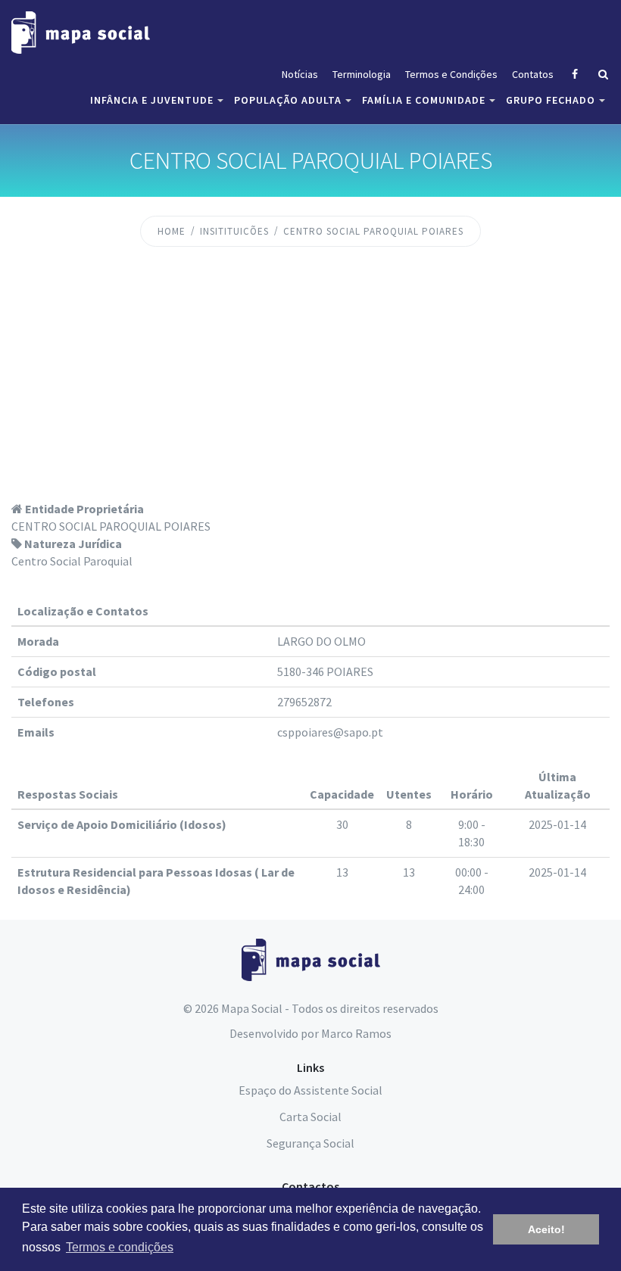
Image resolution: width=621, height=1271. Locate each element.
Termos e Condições (451, 74)
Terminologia (361, 74)
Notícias (300, 74)
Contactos (310, 1186)
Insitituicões (234, 231)
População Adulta (288, 100)
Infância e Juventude (152, 100)
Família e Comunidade (423, 100)
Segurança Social (310, 1143)
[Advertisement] (310, 387)
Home (172, 231)
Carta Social (310, 1116)
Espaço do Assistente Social (310, 1090)
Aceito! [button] (546, 1229)
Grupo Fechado (550, 100)
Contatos (533, 74)
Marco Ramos (356, 1033)
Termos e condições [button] (119, 1247)
